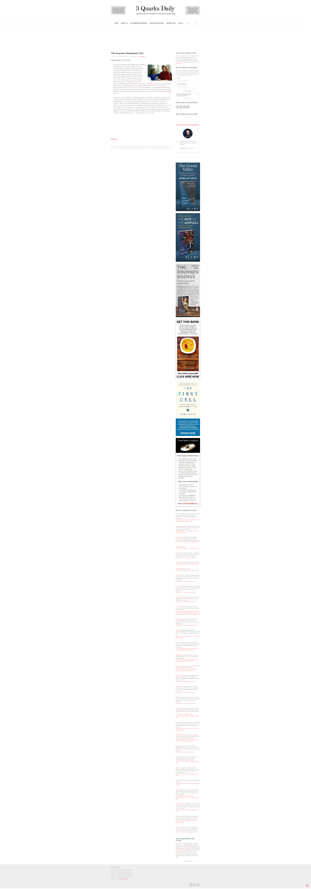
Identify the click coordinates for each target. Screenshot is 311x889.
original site (180, 843)
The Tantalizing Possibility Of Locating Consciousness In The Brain (184, 715)
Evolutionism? (179, 581)
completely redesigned (188, 845)
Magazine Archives (157, 23)
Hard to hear (179, 752)
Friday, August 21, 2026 (181, 532)
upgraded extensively (183, 848)
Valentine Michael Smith (181, 642)
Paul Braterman (179, 722)
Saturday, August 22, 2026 (186, 521)
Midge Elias (178, 655)
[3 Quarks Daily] (155, 15)
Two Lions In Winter (180, 832)
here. (116, 139)
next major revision (180, 849)
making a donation (123, 879)
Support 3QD (171, 23)
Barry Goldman (179, 586)
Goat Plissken (179, 606)
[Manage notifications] (307, 885)
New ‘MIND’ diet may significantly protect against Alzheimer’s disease (127, 147)
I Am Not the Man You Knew (182, 774)
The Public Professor (181, 803)
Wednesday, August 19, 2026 (193, 614)
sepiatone (178, 630)
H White (177, 757)
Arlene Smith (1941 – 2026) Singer (183, 821)
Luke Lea (178, 708)
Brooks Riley (178, 537)
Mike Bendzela (179, 526)
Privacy (190, 98)
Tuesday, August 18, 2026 (187, 661)
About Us (124, 23)
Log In (180, 23)
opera (141, 85)
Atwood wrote (151, 83)
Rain (177, 513)
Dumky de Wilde (181, 852)
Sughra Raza (179, 546)
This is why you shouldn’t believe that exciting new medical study (156, 147)
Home (116, 23)
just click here (179, 63)
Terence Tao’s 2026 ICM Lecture (183, 783)
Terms (187, 98)
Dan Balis (192, 848)
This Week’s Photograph (181, 541)
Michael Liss (178, 562)
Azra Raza (142, 56)
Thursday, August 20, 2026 (189, 581)
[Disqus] (141, 170)
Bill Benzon (178, 575)
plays (131, 85)
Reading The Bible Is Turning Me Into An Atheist (187, 531)
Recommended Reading (138, 23)
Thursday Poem (179, 557)
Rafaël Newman (179, 735)
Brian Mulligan (179, 619)
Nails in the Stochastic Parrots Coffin (184, 636)
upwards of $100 (166, 91)
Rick (177, 553)
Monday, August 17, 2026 (192, 832)
